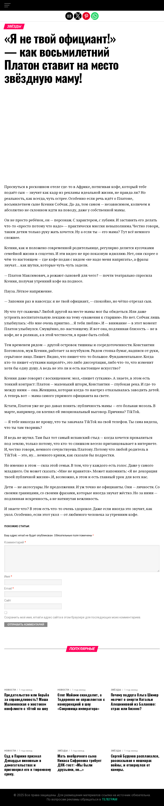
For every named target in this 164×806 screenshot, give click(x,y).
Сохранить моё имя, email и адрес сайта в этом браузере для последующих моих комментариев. (72, 617)
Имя (8, 576)
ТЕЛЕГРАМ (109, 799)
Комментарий (15, 542)
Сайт (7, 600)
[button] (7, 5)
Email (9, 588)
